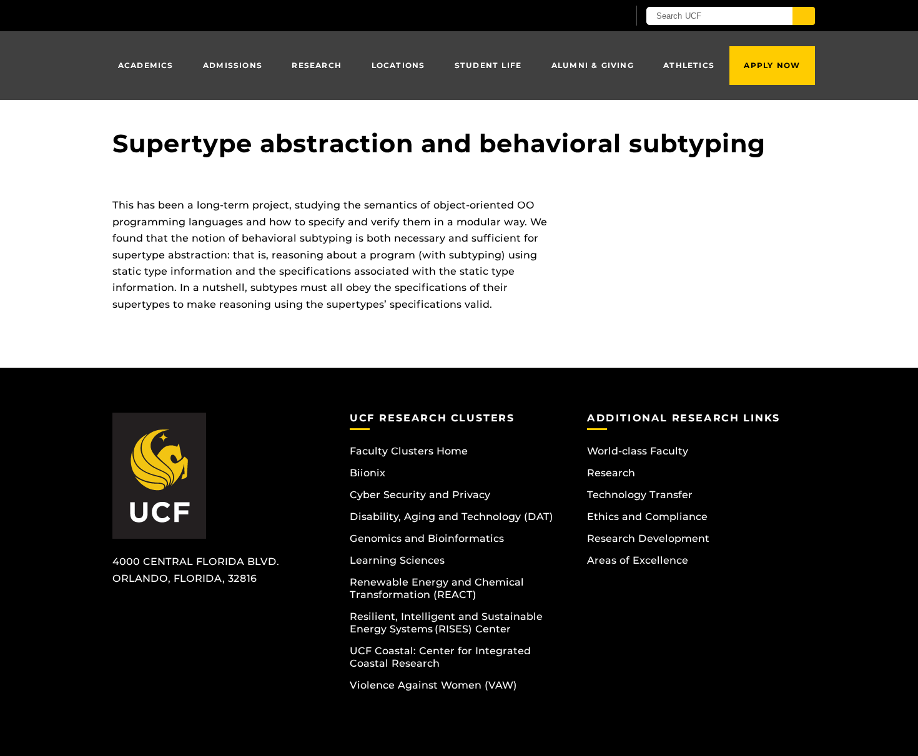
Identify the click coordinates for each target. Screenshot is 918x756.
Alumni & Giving (592, 65)
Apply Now (772, 65)
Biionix (367, 473)
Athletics (688, 65)
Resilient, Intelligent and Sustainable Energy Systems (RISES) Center (446, 623)
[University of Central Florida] (203, 15)
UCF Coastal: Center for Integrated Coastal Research (440, 657)
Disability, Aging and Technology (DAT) (451, 517)
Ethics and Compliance (647, 517)
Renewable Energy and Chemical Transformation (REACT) (437, 588)
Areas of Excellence (637, 560)
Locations (398, 65)
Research (317, 65)
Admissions (232, 65)
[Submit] (803, 16)
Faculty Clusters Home (409, 451)
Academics (146, 65)
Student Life (488, 65)
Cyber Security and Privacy (420, 495)
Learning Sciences (397, 560)
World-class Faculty (637, 451)
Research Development (648, 538)
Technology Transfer (640, 495)
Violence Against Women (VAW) (433, 685)
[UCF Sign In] (589, 16)
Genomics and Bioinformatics (427, 538)
